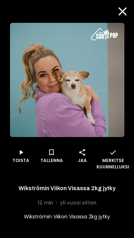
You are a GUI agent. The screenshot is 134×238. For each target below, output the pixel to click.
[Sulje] (122, 11)
